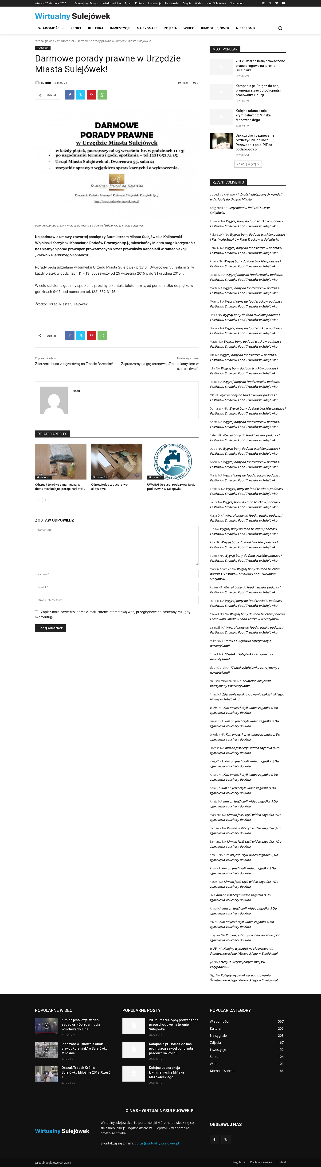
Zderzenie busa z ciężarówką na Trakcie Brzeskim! (74, 364)
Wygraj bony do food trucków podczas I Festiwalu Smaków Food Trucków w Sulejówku (245, 574)
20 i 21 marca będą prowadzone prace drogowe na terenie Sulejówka (260, 65)
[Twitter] (270, 3)
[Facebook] (257, 3)
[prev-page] (38, 500)
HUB (48, 82)
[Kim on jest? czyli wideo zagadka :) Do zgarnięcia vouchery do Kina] (46, 1026)
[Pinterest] (91, 95)
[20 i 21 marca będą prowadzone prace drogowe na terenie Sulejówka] (221, 67)
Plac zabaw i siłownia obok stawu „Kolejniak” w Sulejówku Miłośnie (84, 1048)
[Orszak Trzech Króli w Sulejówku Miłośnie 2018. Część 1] (46, 1074)
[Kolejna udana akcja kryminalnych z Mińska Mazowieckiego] (221, 117)
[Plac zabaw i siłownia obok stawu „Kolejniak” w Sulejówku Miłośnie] (46, 1050)
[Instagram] (263, 3)
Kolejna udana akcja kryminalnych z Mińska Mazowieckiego (253, 115)
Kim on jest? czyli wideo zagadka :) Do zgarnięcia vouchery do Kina (81, 1024)
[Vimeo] (276, 3)
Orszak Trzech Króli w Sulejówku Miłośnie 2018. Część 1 (86, 1072)
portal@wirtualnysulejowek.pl (157, 1143)
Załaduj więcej (246, 164)
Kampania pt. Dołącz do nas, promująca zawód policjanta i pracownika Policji (258, 90)
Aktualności (43, 477)
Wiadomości (65, 41)
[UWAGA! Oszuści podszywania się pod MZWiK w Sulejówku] (173, 462)
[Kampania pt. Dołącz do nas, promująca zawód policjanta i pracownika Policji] (221, 92)
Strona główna (44, 41)
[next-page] (45, 500)
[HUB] (38, 83)
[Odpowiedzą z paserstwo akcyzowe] (117, 462)
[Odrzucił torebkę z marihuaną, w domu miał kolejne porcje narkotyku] (60, 462)
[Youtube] (283, 3)
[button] (280, 28)
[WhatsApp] (102, 95)
